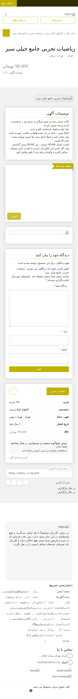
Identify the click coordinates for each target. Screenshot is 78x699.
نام (64, 331)
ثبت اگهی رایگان (19, 20)
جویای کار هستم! (58, 630)
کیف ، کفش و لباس (39, 624)
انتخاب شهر (7, 3)
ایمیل (63, 349)
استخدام (65, 618)
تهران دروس (56, 55)
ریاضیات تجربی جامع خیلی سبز (40, 49)
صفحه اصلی (63, 591)
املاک (51, 602)
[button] (39, 114)
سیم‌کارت (10, 591)
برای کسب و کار (35, 597)
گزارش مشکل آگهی (18, 457)
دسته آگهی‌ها (63, 597)
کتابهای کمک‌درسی (53, 33)
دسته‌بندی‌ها (57, 20)
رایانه (19, 591)
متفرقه (66, 640)
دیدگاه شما (60, 285)
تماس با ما (32, 635)
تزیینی (42, 629)
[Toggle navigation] (74, 2)
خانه (73, 33)
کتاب (67, 33)
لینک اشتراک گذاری (59, 468)
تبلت (19, 618)
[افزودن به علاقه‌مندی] (13, 391)
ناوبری (14, 216)
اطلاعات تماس (57, 391)
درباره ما (33, 629)
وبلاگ (35, 624)
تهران (70, 55)
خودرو (10, 613)
